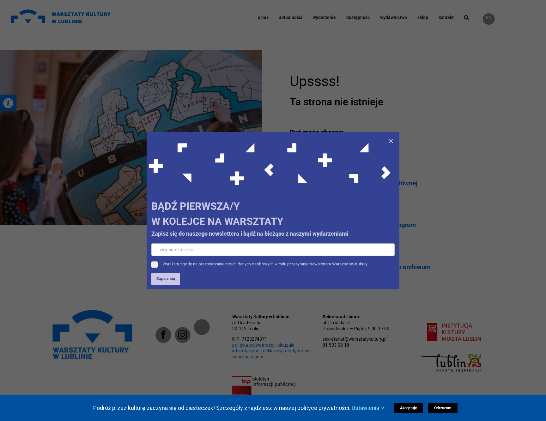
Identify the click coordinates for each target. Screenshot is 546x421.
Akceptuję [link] (408, 408)
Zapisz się (165, 278)
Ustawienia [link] (366, 408)
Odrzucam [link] (442, 408)
